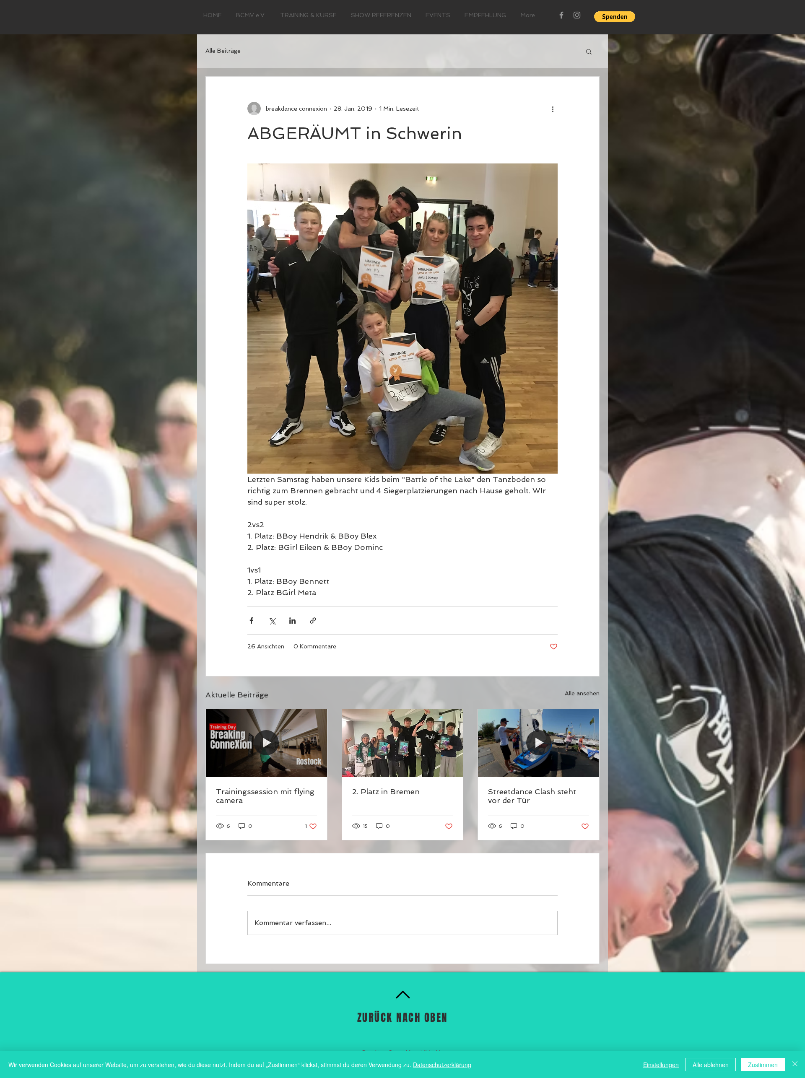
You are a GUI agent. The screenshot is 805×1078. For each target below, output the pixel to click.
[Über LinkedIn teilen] (292, 621)
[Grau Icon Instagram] (577, 15)
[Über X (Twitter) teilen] (272, 621)
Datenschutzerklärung (442, 1064)
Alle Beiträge (223, 50)
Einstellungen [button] (661, 1064)
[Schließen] (795, 1064)
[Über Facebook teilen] (251, 621)
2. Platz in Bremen (386, 791)
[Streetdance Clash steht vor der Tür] (538, 743)
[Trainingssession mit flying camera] (266, 743)
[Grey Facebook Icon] (561, 15)
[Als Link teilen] (313, 621)
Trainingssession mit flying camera (265, 796)
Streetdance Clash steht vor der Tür (532, 796)
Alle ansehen (582, 693)
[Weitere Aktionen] (553, 109)
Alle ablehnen (711, 1064)
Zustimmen (763, 1064)
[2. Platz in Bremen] (402, 743)
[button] (614, 16)
